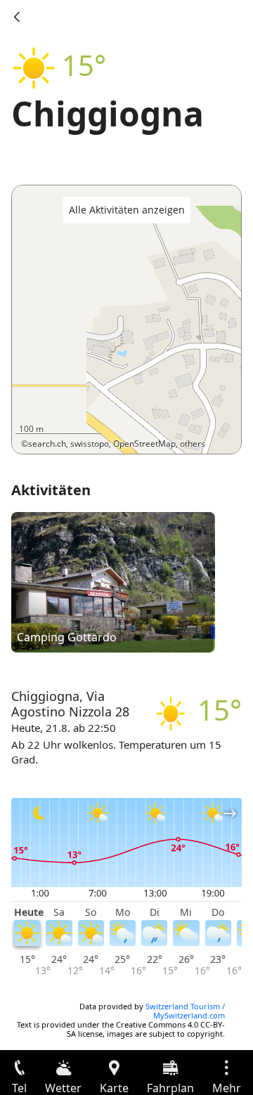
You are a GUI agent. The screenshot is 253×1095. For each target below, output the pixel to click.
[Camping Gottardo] (113, 581)
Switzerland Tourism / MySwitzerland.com (185, 1011)
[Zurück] (17, 17)
